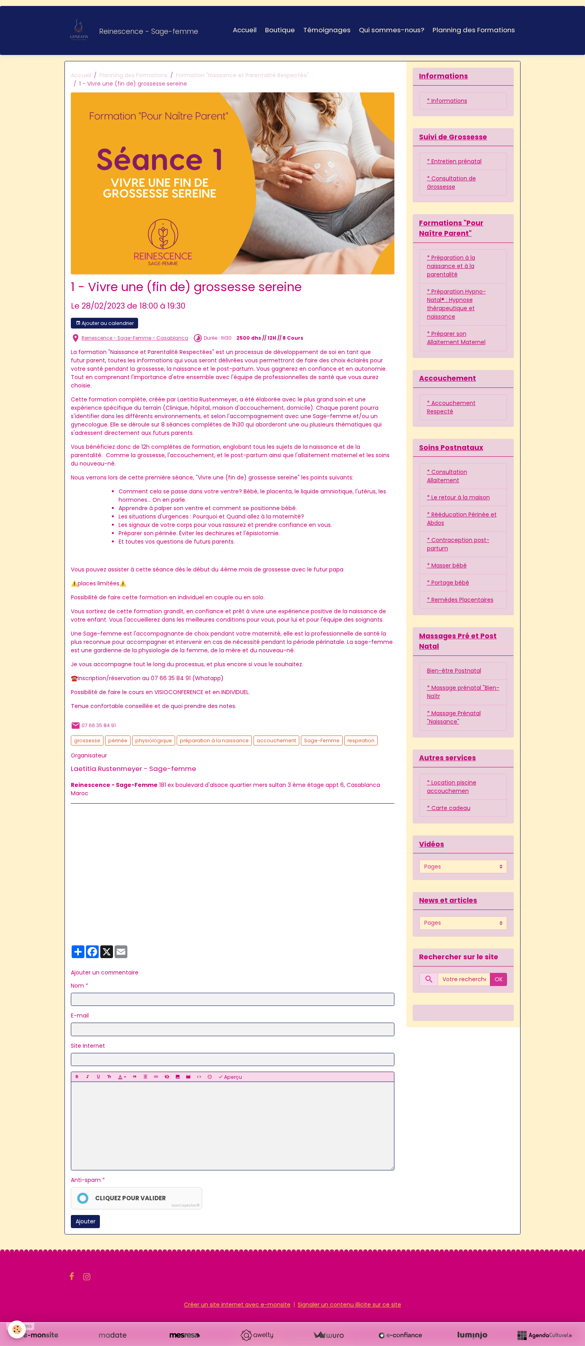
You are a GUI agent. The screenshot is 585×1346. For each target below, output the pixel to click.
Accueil (245, 30)
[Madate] (112, 1335)
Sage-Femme (321, 740)
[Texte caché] (166, 1077)
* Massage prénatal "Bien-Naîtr (463, 692)
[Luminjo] (472, 1335)
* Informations (447, 101)
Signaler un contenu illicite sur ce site (349, 1305)
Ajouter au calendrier (107, 323)
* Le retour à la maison (458, 497)
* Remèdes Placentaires (460, 600)
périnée (117, 740)
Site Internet (88, 1046)
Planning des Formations (474, 30)
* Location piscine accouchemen (451, 787)
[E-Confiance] (400, 1335)
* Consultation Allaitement (447, 476)
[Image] (177, 1077)
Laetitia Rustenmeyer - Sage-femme (133, 768)
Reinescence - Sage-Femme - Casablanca (135, 338)
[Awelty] (257, 1335)
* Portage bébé (448, 583)
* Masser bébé (447, 565)
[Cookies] (17, 1329)
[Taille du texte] (109, 1077)
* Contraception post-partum (458, 544)
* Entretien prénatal (454, 161)
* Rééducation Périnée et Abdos (462, 519)
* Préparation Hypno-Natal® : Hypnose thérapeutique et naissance (456, 304)
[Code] (199, 1077)
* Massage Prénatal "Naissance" (454, 717)
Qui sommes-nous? (391, 30)
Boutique (280, 30)
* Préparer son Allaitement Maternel (456, 338)
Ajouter (86, 1221)
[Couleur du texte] (122, 1077)
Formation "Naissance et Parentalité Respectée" (242, 75)
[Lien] (156, 1077)
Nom (77, 986)
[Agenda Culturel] (544, 1335)
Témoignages (327, 30)
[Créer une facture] (328, 1335)
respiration (360, 740)
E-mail (80, 1015)
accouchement (276, 740)
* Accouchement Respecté (451, 407)
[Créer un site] (40, 1335)
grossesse (87, 740)
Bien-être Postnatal (454, 671)
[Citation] (134, 1077)
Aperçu (232, 1077)
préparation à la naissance (214, 740)
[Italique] (87, 1077)
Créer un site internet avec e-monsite (237, 1305)
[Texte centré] (145, 1077)
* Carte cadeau (448, 808)
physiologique (153, 740)
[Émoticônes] (209, 1077)
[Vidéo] (188, 1077)
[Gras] (76, 1077)
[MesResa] (184, 1335)
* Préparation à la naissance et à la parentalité (451, 266)
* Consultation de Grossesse (451, 182)
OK (499, 979)
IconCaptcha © (185, 1205)
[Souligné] (98, 1077)
